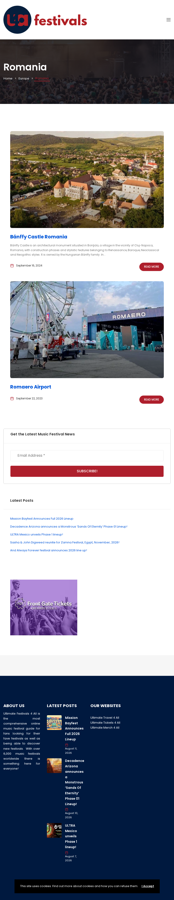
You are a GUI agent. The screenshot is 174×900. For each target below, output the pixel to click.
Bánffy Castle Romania (38, 236)
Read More (151, 267)
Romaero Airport (30, 387)
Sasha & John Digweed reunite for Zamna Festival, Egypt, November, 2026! (64, 542)
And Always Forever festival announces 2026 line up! (48, 550)
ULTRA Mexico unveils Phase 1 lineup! (36, 534)
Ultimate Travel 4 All (104, 717)
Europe (24, 78)
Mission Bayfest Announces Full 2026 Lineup (41, 518)
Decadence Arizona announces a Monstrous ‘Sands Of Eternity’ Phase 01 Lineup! (68, 526)
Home (7, 78)
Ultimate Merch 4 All (104, 727)
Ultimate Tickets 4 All (105, 722)
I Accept (148, 886)
